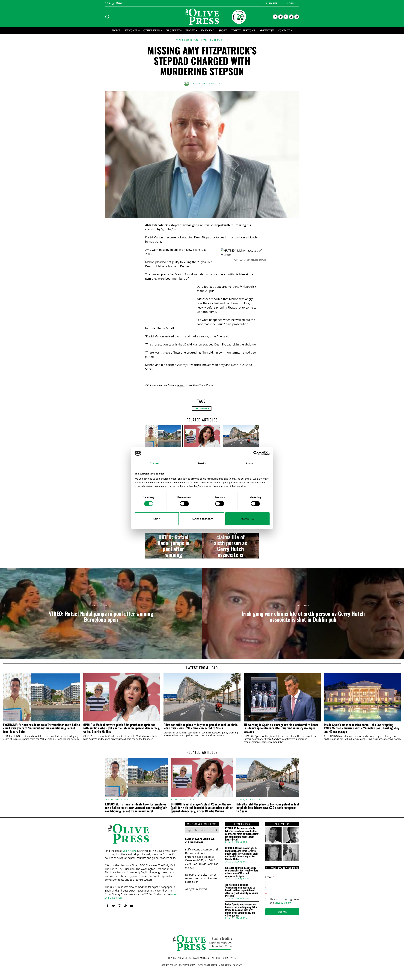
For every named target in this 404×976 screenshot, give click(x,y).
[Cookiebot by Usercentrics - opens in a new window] (256, 453)
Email (269, 877)
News (180, 385)
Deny (156, 518)
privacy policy (283, 902)
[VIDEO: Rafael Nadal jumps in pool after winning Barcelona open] (173, 546)
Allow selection (202, 518)
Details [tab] (202, 463)
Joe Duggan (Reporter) (206, 83)
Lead (204, 40)
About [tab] (249, 463)
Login (290, 3)
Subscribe (271, 3)
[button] (216, 830)
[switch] (184, 503)
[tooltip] (275, 16)
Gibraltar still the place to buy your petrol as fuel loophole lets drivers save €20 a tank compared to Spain (200, 726)
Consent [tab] (154, 463)
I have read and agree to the (284, 901)
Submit (282, 911)
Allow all (247, 518)
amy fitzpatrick (201, 408)
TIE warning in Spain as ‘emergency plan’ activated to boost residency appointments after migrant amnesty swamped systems (281, 728)
